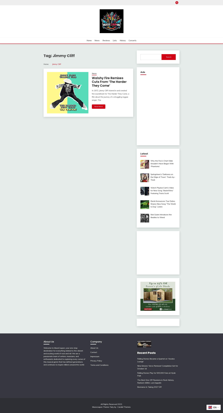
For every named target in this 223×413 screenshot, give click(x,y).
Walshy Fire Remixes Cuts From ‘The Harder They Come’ (109, 82)
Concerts (132, 40)
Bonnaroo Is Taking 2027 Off (149, 387)
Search (168, 57)
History (123, 40)
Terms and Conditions (99, 365)
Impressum (94, 356)
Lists (115, 40)
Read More (98, 106)
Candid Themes (124, 407)
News (97, 40)
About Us (94, 348)
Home (89, 40)
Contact (93, 352)
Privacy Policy (96, 361)
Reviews (106, 40)
